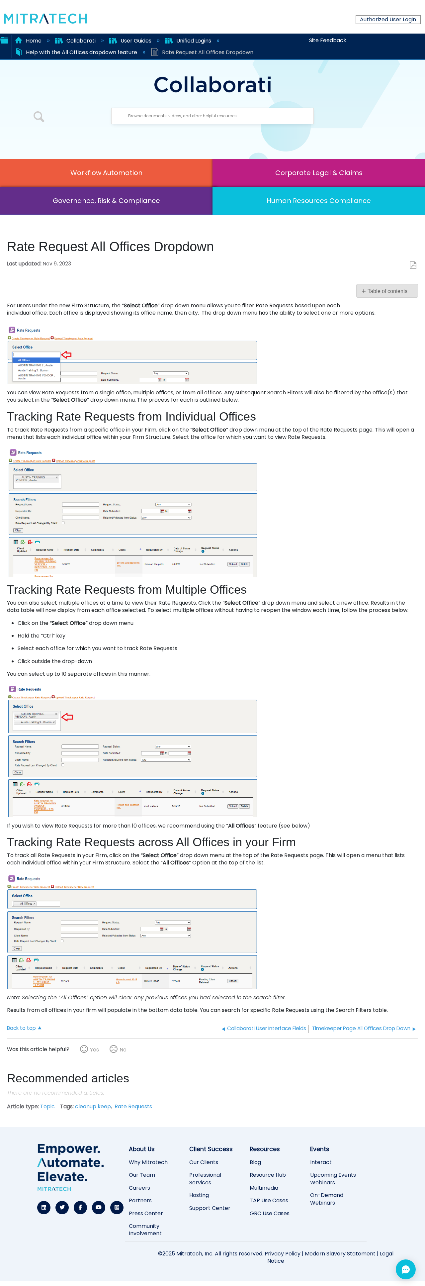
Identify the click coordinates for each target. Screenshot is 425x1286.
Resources (265, 1149)
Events (319, 1149)
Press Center (146, 1213)
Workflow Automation (106, 172)
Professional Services (205, 1178)
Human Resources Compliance (319, 200)
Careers (139, 1188)
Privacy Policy (282, 1253)
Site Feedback (327, 40)
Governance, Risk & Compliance (106, 200)
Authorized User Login (388, 19)
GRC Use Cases (270, 1213)
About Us (142, 1149)
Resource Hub (268, 1175)
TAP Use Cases (269, 1200)
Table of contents (387, 291)
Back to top (21, 1028)
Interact (321, 1162)
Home (34, 41)
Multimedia (264, 1188)
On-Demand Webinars (326, 1199)
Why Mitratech (148, 1162)
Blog (255, 1162)
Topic (47, 1106)
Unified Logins (193, 41)
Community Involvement (145, 1230)
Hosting (199, 1195)
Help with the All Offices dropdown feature (81, 52)
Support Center (209, 1208)
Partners (140, 1200)
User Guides (136, 41)
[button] (39, 117)
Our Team (142, 1175)
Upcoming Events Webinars (333, 1178)
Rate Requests (133, 1106)
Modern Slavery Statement (340, 1253)
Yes (94, 1049)
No (123, 1049)
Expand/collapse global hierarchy (4, 40)
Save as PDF (412, 265)
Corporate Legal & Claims (319, 172)
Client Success (211, 1149)
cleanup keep (93, 1106)
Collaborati (81, 41)
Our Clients (203, 1162)
